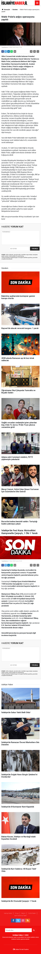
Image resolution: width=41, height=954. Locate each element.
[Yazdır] (15, 51)
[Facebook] (2, 51)
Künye (17, 913)
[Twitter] (5, 51)
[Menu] (37, 2)
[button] (31, 51)
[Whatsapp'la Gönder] (11, 51)
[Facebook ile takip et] (13, 920)
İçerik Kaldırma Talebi (20, 915)
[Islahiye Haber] (14, 3)
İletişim (23, 913)
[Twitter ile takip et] (18, 920)
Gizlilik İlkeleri (32, 913)
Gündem (15, 9)
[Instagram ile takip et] (22, 920)
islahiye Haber (8, 913)
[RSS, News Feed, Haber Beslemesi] (27, 920)
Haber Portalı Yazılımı (22, 949)
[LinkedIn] (8, 51)
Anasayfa (7, 9)
